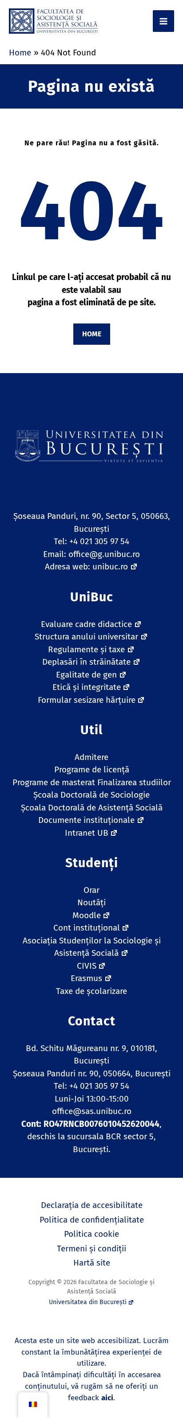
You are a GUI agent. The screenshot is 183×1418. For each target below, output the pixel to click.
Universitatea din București (88, 1302)
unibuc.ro (110, 566)
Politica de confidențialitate (92, 1220)
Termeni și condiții (91, 1248)
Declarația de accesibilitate (92, 1205)
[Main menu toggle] (164, 21)
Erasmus (86, 978)
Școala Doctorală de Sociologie (91, 795)
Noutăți (91, 902)
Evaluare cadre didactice (86, 624)
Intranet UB (86, 833)
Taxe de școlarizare (91, 991)
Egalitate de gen (86, 675)
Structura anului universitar (86, 636)
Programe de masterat (53, 782)
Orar (91, 890)
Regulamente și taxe (86, 649)
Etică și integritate (86, 687)
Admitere (91, 757)
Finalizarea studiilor (134, 782)
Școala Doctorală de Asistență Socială (92, 807)
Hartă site (91, 1263)
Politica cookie (91, 1234)
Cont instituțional (86, 928)
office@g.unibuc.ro (104, 554)
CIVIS (86, 966)
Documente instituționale (86, 820)
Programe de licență (91, 769)
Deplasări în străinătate (86, 662)
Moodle (86, 915)
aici (107, 1397)
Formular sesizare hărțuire (86, 700)
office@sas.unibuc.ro (91, 1111)
